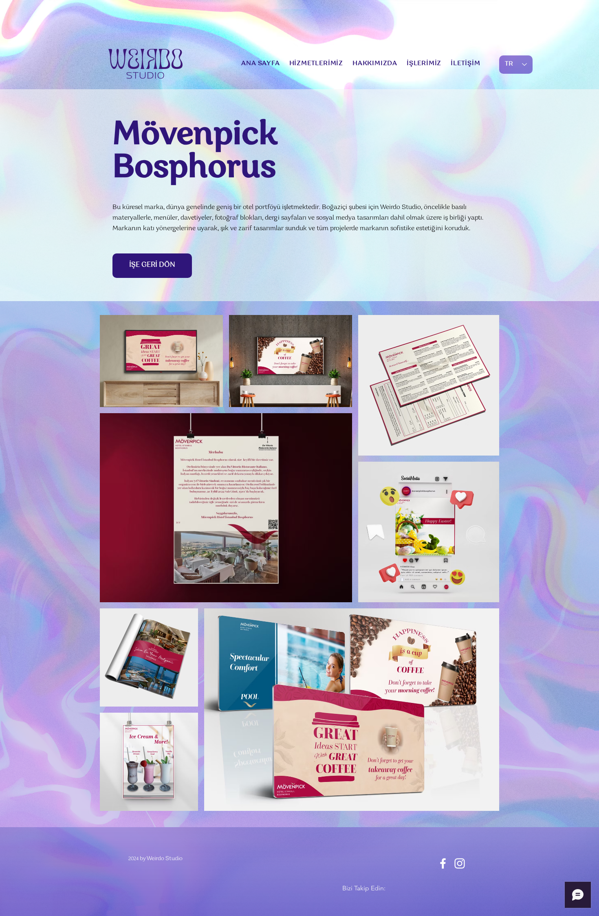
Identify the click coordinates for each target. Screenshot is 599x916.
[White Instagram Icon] (460, 863)
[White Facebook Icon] (443, 863)
